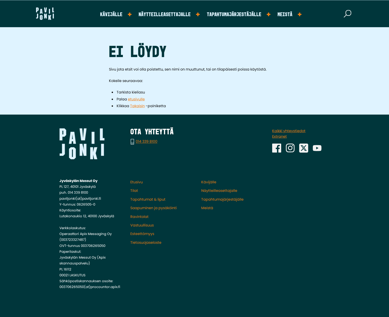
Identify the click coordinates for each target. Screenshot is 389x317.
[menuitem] (116, 13)
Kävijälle (111, 14)
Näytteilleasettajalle (165, 14)
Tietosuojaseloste (145, 242)
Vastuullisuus (142, 225)
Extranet (279, 136)
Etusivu (136, 182)
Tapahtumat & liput (147, 199)
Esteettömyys (142, 233)
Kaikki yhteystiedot (288, 130)
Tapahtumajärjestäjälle (234, 14)
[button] (347, 13)
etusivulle (136, 99)
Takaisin (137, 106)
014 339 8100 (146, 141)
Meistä (285, 14)
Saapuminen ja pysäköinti (153, 208)
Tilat (134, 190)
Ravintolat (139, 216)
